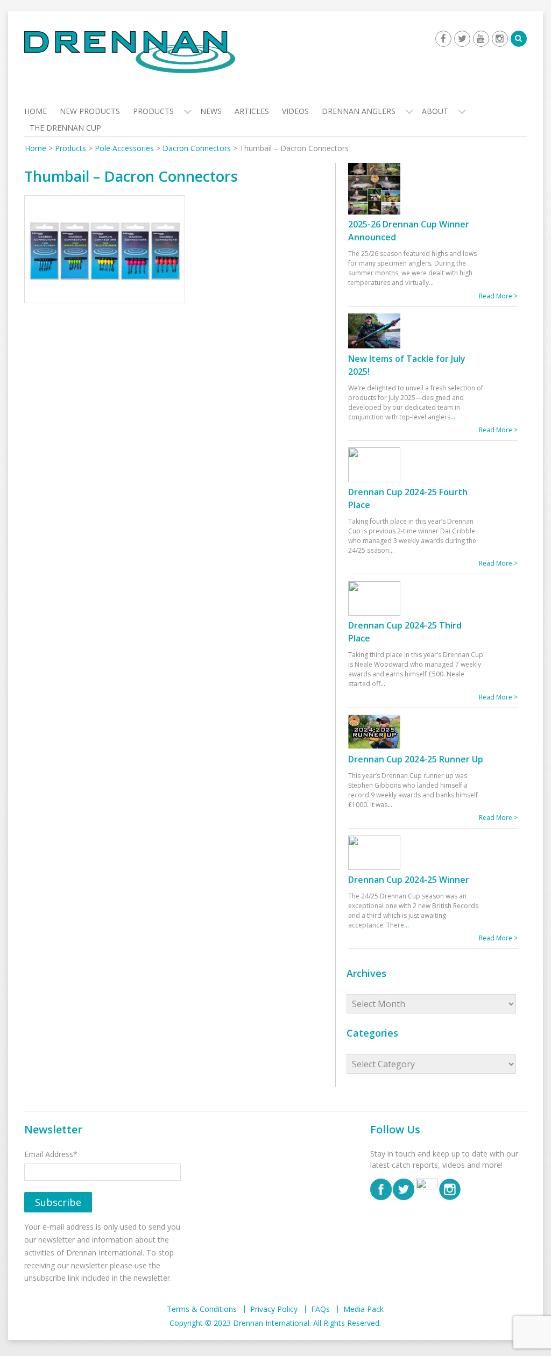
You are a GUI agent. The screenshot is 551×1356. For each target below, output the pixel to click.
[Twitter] (462, 39)
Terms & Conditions (202, 1309)
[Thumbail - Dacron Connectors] (104, 251)
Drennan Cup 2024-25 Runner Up (415, 759)
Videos (295, 111)
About (435, 111)
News (211, 111)
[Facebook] (443, 39)
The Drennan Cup (65, 128)
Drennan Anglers (358, 111)
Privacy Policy (274, 1309)
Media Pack (363, 1309)
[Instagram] (500, 39)
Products (153, 111)
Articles (252, 111)
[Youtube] (481, 39)
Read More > (498, 296)
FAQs (320, 1309)
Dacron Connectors (197, 148)
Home (35, 111)
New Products (90, 111)
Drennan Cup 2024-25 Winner (408, 880)
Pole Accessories (124, 148)
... (431, 282)
